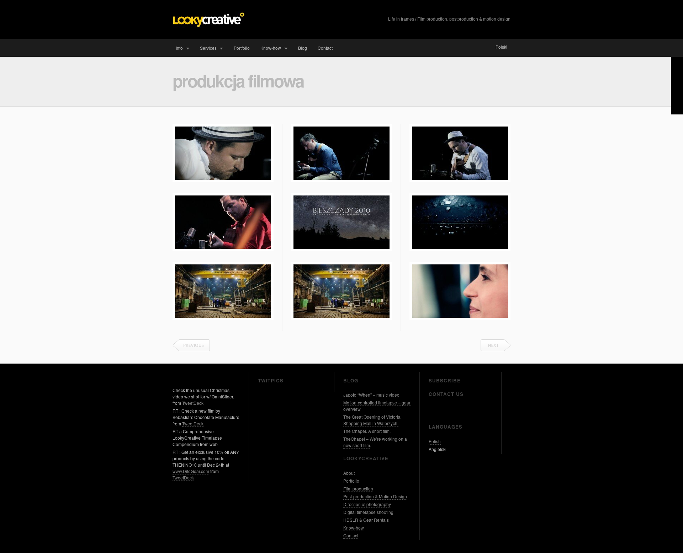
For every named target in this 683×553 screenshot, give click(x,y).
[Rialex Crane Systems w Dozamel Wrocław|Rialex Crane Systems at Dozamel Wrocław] (341, 291)
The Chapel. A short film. (367, 431)
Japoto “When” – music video (371, 395)
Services (207, 48)
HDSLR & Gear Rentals (366, 520)
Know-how (269, 48)
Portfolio (242, 48)
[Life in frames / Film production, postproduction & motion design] (209, 26)
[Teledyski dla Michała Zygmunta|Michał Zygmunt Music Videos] (223, 153)
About (349, 473)
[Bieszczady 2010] (341, 222)
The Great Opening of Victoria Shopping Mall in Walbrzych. (372, 420)
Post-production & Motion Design (375, 496)
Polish (435, 441)
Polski (501, 47)
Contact (325, 48)
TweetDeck (192, 403)
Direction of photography (367, 504)
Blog (302, 48)
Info (178, 48)
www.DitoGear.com (191, 471)
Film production (358, 488)
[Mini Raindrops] (459, 222)
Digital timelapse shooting (368, 512)
